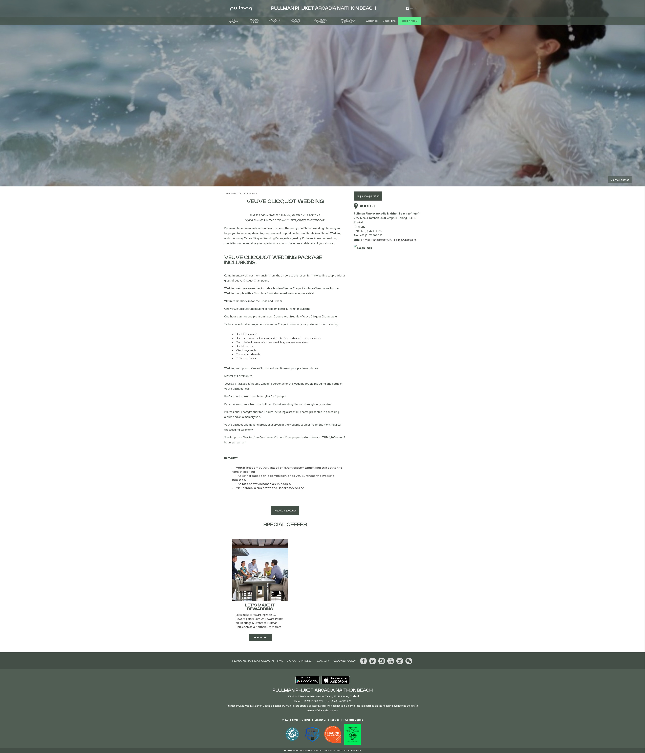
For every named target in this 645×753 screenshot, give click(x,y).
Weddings (372, 21)
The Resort (233, 21)
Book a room (409, 21)
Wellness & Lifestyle (348, 21)
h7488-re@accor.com (375, 240)
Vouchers (389, 21)
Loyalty (323, 660)
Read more (260, 637)
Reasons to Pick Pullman (253, 660)
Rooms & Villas (254, 21)
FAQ (280, 660)
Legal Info (336, 719)
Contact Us (320, 719)
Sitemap (306, 719)
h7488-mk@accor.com (402, 240)
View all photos (620, 179)
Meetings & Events (320, 21)
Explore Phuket (300, 660)
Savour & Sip (275, 21)
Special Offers (295, 21)
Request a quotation (285, 510)
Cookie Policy (345, 660)
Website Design (354, 719)
